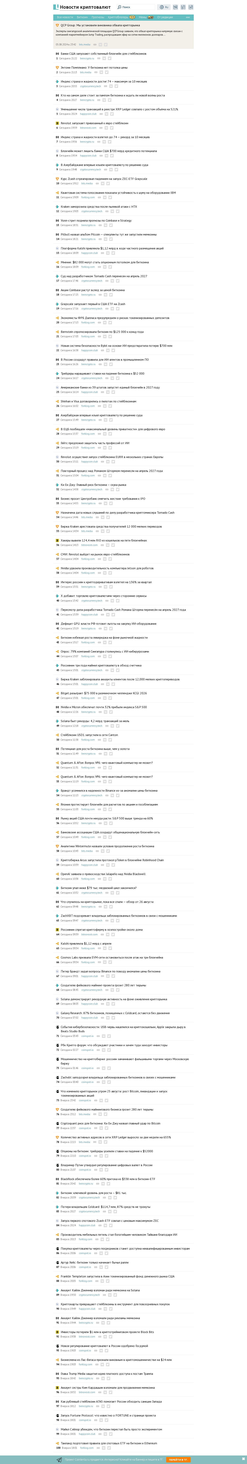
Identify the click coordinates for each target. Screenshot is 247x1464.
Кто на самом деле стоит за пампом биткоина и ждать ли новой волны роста (113, 95)
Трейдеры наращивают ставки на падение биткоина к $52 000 (102, 373)
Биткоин (82, 17)
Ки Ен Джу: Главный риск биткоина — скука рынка (93, 485)
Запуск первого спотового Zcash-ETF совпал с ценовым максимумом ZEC (110, 1221)
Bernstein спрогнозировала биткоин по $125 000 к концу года (102, 332)
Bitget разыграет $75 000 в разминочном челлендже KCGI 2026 (104, 693)
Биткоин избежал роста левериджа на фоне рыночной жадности (104, 637)
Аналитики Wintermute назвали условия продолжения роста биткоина (107, 846)
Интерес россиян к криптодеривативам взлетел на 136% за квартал (106, 582)
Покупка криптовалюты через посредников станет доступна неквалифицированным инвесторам (125, 1248)
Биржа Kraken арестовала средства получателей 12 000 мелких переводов (111, 526)
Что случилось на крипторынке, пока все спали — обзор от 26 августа (107, 902)
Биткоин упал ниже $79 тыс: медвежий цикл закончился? (99, 888)
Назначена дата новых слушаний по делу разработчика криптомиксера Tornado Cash (117, 512)
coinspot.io (87, 1036)
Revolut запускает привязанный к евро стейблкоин (94, 123)
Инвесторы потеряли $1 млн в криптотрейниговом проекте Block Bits (107, 1332)
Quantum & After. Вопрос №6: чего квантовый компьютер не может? (107, 763)
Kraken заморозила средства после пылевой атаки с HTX (99, 206)
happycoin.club (88, 114)
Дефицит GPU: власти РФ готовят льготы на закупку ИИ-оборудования (108, 623)
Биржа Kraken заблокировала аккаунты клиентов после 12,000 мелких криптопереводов (120, 679)
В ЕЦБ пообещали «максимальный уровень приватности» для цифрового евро (113, 429)
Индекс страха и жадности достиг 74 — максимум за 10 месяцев (104, 81)
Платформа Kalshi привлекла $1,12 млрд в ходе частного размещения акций (112, 248)
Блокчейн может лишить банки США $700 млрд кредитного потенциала (109, 151)
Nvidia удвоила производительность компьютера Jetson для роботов (107, 568)
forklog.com (88, 197)
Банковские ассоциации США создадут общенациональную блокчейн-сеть (110, 832)
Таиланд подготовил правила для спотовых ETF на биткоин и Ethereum (109, 1443)
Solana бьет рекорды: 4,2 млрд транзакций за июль (95, 721)
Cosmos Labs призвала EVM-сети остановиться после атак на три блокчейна (112, 957)
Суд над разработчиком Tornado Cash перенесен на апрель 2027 (104, 276)
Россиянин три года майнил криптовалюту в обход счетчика (101, 665)
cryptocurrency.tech (90, 86)
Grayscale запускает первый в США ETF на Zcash (93, 304)
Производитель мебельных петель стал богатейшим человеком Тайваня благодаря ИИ (119, 1234)
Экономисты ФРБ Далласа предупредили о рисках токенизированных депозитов (115, 318)
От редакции (165, 17)
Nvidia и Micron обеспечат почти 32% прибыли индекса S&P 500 (104, 707)
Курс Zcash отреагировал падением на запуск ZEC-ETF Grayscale (104, 179)
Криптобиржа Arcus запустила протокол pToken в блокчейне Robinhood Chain (112, 860)
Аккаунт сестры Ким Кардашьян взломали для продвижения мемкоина (108, 1387)
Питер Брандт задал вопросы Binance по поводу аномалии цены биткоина (110, 971)
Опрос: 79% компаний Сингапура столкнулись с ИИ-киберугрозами (105, 651)
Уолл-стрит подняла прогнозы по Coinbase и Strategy (96, 220)
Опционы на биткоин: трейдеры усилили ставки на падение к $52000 (107, 1151)
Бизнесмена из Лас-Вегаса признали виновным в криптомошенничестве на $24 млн (116, 1360)
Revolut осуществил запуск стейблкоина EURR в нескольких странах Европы (112, 457)
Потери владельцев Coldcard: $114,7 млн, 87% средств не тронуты (105, 1207)
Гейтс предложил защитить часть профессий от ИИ (95, 443)
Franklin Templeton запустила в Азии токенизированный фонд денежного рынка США (117, 1276)
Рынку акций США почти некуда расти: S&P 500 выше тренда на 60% (107, 818)
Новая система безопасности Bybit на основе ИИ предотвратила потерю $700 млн (116, 346)
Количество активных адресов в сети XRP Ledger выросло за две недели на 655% (116, 1137)
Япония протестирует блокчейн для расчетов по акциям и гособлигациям (109, 804)
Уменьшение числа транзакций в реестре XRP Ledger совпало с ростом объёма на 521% (119, 109)
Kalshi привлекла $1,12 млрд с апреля (86, 943)
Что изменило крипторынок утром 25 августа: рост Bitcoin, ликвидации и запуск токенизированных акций (114, 1093)
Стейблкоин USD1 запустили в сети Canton (89, 735)
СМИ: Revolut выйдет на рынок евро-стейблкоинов (95, 554)
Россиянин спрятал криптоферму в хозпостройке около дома (102, 929)
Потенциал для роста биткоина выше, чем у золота (95, 749)
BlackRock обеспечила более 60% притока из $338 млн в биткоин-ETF (108, 1179)
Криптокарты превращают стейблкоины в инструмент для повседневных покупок (115, 1304)
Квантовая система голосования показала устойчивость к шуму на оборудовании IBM (118, 193)
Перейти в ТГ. (178, 1459)
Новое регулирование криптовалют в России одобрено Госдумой (104, 1346)
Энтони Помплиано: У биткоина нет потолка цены (94, 67)
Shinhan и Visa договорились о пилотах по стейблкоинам (98, 401)
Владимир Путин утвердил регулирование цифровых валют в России (106, 1165)
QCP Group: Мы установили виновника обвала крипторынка (100, 25)
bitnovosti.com (88, 127)
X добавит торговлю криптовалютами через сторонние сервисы (104, 596)
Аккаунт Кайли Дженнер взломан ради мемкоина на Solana (100, 1290)
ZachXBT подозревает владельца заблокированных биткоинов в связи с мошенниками (119, 916)
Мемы (143, 17)
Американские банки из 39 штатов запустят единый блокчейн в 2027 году (110, 387)
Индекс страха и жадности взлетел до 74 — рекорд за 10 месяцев (105, 137)
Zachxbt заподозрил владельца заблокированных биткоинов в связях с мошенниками (118, 1077)
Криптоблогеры (118, 17)
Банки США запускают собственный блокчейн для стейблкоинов (103, 53)
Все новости (65, 17)
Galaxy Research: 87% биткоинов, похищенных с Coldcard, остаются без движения (115, 1013)
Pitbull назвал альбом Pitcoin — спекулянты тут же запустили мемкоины (109, 234)
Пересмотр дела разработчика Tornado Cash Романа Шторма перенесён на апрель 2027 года (123, 610)
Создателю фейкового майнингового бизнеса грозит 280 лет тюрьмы (107, 1109)
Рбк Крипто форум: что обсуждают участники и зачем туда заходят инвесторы (114, 1045)
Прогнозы (98, 17)
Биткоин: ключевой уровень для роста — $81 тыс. (94, 1193)
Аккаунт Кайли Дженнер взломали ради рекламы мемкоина (100, 1318)
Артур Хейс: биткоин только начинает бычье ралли (95, 1262)
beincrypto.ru (87, 58)
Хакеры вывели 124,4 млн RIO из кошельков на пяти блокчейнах (104, 540)
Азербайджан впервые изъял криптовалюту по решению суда (101, 415)
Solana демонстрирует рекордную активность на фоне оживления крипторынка (114, 999)
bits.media (84, 44)
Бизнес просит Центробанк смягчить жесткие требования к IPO (103, 498)
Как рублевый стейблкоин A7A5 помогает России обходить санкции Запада (111, 1401)
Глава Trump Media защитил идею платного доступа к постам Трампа (107, 1374)
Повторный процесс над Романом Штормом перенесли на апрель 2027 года (112, 471)
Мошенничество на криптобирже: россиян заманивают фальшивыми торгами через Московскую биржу (125, 1061)
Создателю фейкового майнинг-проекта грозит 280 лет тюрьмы (103, 985)
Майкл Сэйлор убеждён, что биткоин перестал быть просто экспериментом (111, 1429)
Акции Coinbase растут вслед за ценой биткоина (93, 290)
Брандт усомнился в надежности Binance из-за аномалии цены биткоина (109, 790)
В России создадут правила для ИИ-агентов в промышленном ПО (105, 359)
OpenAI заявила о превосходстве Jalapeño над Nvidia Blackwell (103, 874)
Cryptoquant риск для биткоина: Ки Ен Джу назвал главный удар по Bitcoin (110, 1123)
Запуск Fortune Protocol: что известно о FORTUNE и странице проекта (108, 1415)
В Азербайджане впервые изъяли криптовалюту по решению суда (104, 165)
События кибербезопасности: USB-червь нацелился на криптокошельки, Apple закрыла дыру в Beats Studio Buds (123, 1029)
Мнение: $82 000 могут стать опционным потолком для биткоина (105, 262)
